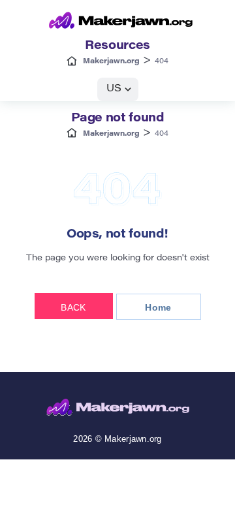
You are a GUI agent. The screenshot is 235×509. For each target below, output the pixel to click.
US (113, 89)
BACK (73, 307)
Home (158, 307)
